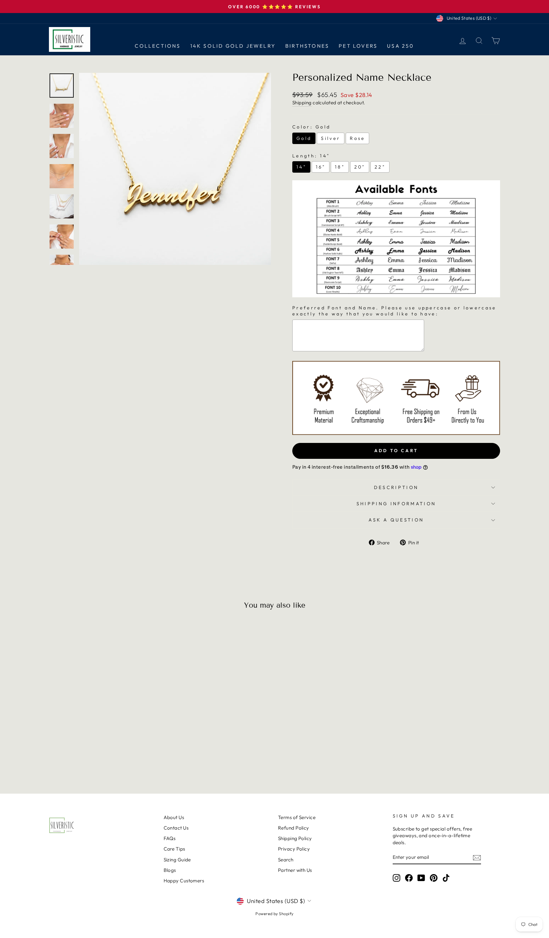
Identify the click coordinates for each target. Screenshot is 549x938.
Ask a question (396, 520)
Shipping (302, 103)
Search (286, 860)
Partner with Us (295, 870)
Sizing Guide (177, 860)
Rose (357, 138)
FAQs (170, 838)
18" (340, 167)
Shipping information (396, 504)
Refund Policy (293, 828)
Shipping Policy (295, 838)
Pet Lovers (358, 46)
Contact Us (176, 828)
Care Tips (174, 849)
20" (359, 167)
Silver (330, 138)
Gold (303, 138)
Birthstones (307, 46)
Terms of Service (296, 817)
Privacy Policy (294, 849)
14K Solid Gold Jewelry (233, 46)
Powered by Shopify (274, 913)
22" (380, 167)
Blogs (170, 870)
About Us (174, 817)
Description (396, 487)
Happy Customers (184, 881)
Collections (157, 46)
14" (301, 167)
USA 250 (400, 46)
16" (320, 167)
